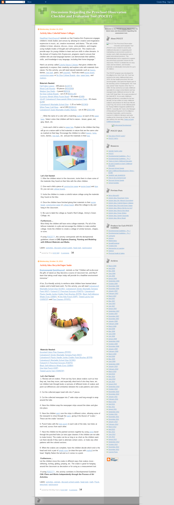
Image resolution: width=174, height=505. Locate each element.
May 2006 (111, 271)
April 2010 (111, 374)
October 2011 (112, 414)
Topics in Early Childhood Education (120, 161)
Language (111, 236)
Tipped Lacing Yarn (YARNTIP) (52, 371)
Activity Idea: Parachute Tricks (118, 198)
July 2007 (111, 306)
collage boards (59, 189)
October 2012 (113, 444)
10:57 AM (56, 253)
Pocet (96, 482)
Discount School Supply (116, 168)
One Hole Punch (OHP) (68, 297)
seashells (67, 73)
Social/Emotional (113, 243)
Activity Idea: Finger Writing (117, 213)
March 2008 (112, 326)
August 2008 (112, 339)
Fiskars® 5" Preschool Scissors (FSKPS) (67, 291)
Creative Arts (112, 246)
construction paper (71, 186)
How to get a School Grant (117, 178)
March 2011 (112, 402)
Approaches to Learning (116, 248)
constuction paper (47, 75)
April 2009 (111, 356)
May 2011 (111, 407)
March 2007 (112, 296)
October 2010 (113, 389)
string (91, 432)
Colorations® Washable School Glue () (58, 360)
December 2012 (113, 449)
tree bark (49, 73)
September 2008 (113, 341)
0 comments (65, 253)
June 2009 (111, 361)
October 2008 (113, 344)
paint (58, 413)
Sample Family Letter (115, 151)
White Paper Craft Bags (49, 107)
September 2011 (113, 412)
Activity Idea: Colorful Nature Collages (120, 203)
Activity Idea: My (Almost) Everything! (120, 200)
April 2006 (111, 268)
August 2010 (112, 384)
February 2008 (113, 324)
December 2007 (113, 318)
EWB (82, 97)
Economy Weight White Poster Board (54, 97)
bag (88, 136)
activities (49, 248)
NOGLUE (72, 94)
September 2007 (113, 311)
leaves (92, 70)
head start (77, 248)
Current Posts (113, 452)
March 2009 (112, 354)
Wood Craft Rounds (47, 89)
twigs (94, 133)
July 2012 (111, 437)
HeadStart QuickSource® (50, 38)
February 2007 (113, 293)
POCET (111, 153)
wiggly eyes (63, 450)
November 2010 (113, 391)
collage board (68, 205)
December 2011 (113, 419)
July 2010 (111, 381)
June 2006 (111, 273)
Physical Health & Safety (116, 253)
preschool (43, 484)
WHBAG (72, 107)
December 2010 (113, 394)
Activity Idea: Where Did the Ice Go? (120, 208)
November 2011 (113, 416)
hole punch (63, 424)
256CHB (91, 110)
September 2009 (113, 364)
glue (78, 75)
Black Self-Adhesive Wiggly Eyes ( (56, 366)
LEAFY (68, 86)
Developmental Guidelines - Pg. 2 (119, 158)
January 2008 (113, 321)
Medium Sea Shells (47, 91)
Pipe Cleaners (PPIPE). (61, 299)
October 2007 (113, 313)
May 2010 (111, 376)
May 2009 (111, 359)
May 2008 (111, 331)
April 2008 (111, 329)
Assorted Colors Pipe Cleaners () (55, 352)
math (91, 482)
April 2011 (111, 404)
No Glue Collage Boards (65, 75)
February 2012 (113, 424)
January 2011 (112, 396)
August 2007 (112, 308)
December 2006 (113, 288)
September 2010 (113, 386)
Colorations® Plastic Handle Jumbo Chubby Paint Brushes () (66, 357)
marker (79, 116)
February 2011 (113, 399)
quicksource (87, 248)
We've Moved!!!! (113, 195)
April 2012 (111, 429)
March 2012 (112, 427)
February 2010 (113, 369)
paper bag (69, 127)
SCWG (84, 104)
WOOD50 (69, 89)
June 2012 (111, 434)
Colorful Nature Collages (68, 65)
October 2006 (113, 283)
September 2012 (113, 442)
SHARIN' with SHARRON (116, 175)
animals (57, 482)
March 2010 (112, 371)
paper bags (85, 75)
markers (43, 78)
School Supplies (113, 183)
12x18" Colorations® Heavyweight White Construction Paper (63, 99)
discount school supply (63, 248)
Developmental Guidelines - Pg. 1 (119, 156)
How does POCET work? (116, 136)
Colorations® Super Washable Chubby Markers (58, 110)
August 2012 (112, 439)
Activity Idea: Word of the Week (118, 210)
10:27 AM (64, 490)
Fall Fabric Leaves (47, 86)
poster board (89, 73)
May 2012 (111, 432)
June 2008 (111, 334)
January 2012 (113, 422)
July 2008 (111, 336)
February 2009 (113, 351)
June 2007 (111, 303)
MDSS (66, 91)
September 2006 (113, 281)
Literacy (111, 238)
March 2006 (112, 266)
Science (111, 251)
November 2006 (113, 286)
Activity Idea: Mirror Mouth (117, 218)
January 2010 (113, 366)
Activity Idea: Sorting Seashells (118, 215)
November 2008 (113, 346)
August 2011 (112, 409)
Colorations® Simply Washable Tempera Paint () (61, 355)
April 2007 (111, 298)
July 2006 (111, 276)
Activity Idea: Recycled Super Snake (120, 205)
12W (42, 102)
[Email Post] (72, 253)
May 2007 (111, 301)
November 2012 (113, 447)
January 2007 (113, 291)
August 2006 (112, 278)
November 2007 (113, 316)
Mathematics (112, 240)
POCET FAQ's (113, 138)
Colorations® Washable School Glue (54, 104)
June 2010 (111, 379)
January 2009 (113, 349)
